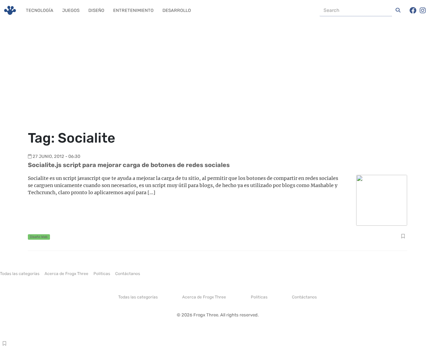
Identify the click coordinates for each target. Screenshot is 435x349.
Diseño (96, 10)
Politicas (101, 273)
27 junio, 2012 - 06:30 (56, 156)
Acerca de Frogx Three (66, 273)
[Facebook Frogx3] (413, 10)
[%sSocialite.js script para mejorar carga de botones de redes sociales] (381, 200)
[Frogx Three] (10, 10)
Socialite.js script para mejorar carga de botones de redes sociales (129, 165)
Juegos (71, 10)
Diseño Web (39, 237)
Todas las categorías (19, 273)
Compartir (403, 237)
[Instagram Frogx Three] (423, 10)
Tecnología (39, 10)
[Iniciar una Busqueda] (398, 10)
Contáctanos (127, 273)
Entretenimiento (133, 10)
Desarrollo (176, 10)
